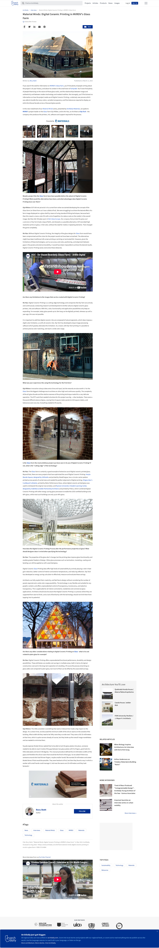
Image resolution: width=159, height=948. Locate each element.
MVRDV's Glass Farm (57, 86)
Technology (28, 835)
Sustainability (106, 865)
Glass (45, 111)
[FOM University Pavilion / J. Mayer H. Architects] (107, 720)
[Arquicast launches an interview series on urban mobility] (106, 805)
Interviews (36, 830)
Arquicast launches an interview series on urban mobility (123, 803)
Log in (128, 3)
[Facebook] (24, 26)
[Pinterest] (44, 26)
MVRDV (25, 111)
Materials (81, 830)
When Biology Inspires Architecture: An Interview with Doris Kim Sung (124, 747)
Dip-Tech (83, 111)
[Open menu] (146, 3)
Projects (88, 3)
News (110, 3)
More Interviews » (130, 813)
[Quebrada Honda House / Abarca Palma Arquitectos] (107, 693)
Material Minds (48, 109)
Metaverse (105, 870)
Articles (95, 3)
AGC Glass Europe (54, 219)
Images (117, 3)
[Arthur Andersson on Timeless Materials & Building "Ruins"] (106, 764)
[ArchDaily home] (14, 3)
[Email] (39, 26)
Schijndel (74, 89)
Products (103, 3)
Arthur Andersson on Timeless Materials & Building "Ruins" (125, 762)
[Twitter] (29, 26)
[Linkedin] (34, 26)
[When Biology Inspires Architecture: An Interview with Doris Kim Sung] (106, 749)
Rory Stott (41, 809)
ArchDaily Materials (73, 109)
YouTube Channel (45, 857)
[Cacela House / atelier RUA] (107, 706)
